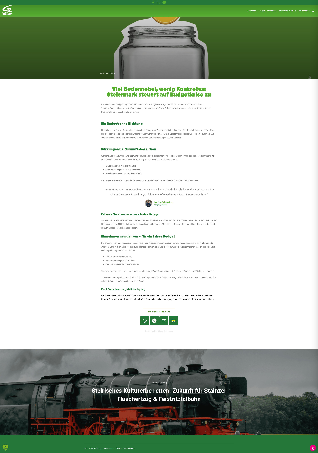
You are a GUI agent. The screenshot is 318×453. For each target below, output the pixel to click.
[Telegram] (154, 320)
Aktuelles (251, 10)
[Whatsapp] (144, 320)
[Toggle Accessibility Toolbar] (313, 448)
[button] (5, 447)
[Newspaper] (163, 320)
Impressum (108, 448)
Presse (118, 448)
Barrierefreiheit (129, 448)
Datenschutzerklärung (93, 448)
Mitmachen (304, 10)
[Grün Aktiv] (173, 320)
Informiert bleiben (287, 10)
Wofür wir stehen (268, 10)
